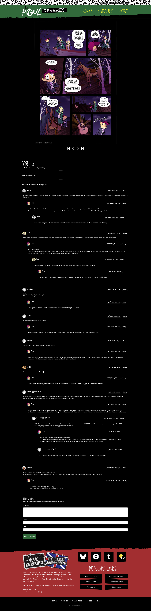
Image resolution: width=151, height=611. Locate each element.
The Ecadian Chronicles (116, 576)
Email (24, 527)
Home (54, 601)
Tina (46, 168)
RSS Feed (125, 3)
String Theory (91, 582)
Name (25, 519)
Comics (87, 11)
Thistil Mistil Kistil (91, 576)
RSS (98, 601)
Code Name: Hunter (116, 582)
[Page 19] (75, 82)
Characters (106, 11)
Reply (125, 191)
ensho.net (32, 590)
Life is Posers (116, 587)
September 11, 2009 (36, 168)
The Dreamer (91, 587)
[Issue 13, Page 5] (82, 148)
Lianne (29, 467)
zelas (29, 315)
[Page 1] (68, 148)
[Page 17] (73, 148)
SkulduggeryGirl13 (34, 391)
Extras (124, 11)
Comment (26, 506)
